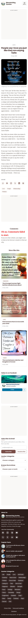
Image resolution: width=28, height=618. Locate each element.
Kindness (20, 580)
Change (18, 592)
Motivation (17, 589)
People (9, 188)
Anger (20, 595)
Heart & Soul (13, 577)
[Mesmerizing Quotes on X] (3, 537)
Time (11, 583)
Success (4, 601)
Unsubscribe (21, 451)
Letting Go (5, 583)
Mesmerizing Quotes (13, 384)
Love (14, 44)
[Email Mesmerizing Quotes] (16, 537)
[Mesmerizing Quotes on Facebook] (3, 532)
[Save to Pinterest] (23, 183)
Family (9, 598)
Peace (3, 589)
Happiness (5, 586)
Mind (3, 598)
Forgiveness (5, 595)
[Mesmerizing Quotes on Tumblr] (7, 537)
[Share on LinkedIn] (19, 183)
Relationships (16, 188)
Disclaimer (14, 611)
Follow (12, 389)
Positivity (4, 577)
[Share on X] (15, 183)
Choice (4, 592)
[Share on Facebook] (7, 183)
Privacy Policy (7, 608)
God (10, 601)
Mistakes (12, 586)
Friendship (11, 592)
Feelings (10, 589)
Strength (20, 586)
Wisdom (4, 191)
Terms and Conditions (18, 608)
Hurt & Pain (18, 583)
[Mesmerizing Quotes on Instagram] (11, 183)
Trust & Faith (12, 580)
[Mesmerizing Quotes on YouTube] (16, 532)
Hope (22, 598)
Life (3, 574)
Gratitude (13, 595)
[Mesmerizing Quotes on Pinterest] (12, 532)
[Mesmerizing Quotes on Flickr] (12, 537)
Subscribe (8, 451)
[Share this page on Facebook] (24, 389)
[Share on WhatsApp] (3, 183)
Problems (16, 598)
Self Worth (20, 574)
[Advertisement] (14, 25)
